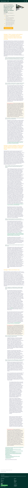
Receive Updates (4, 485)
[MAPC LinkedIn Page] (5, 486)
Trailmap (15, 482)
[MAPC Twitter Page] (1, 486)
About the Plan (2, 480)
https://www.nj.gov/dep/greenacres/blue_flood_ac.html (13, 456)
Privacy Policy (2, 482)
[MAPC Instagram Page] (2, 486)
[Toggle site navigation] (26, 1)
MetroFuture (15, 480)
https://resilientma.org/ (9, 455)
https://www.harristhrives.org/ (9, 457)
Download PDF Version (8, 28)
